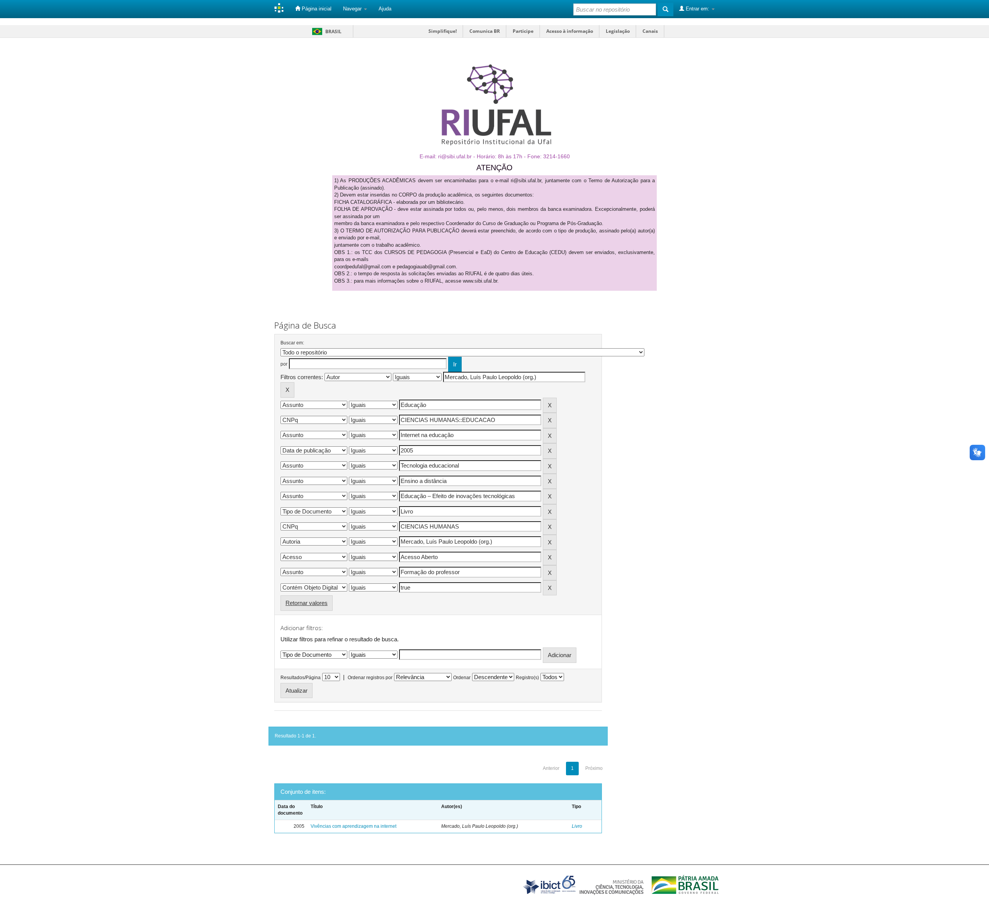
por (283, 364)
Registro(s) (527, 677)
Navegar (353, 9)
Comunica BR (484, 31)
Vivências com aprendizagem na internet (353, 826)
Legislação (618, 31)
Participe (523, 31)
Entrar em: (697, 9)
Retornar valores (306, 603)
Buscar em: (292, 343)
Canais (650, 31)
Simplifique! (442, 31)
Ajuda (385, 9)
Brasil (325, 31)
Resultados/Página (300, 677)
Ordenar (462, 677)
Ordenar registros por (370, 677)
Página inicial (315, 9)
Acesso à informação (569, 31)
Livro (577, 826)
